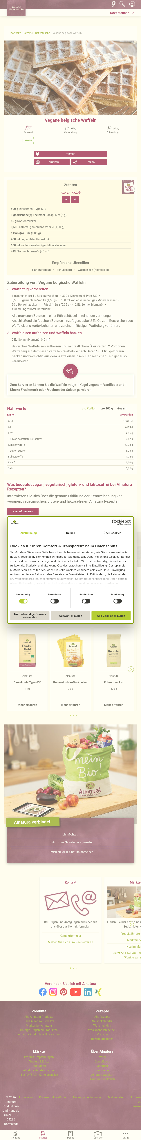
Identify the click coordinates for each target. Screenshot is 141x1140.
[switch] (54, 601)
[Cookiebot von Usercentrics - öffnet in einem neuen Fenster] (115, 522)
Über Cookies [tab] (112, 532)
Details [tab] (70, 532)
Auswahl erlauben (70, 615)
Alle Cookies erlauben (111, 615)
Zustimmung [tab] (28, 532)
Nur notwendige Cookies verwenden (30, 616)
